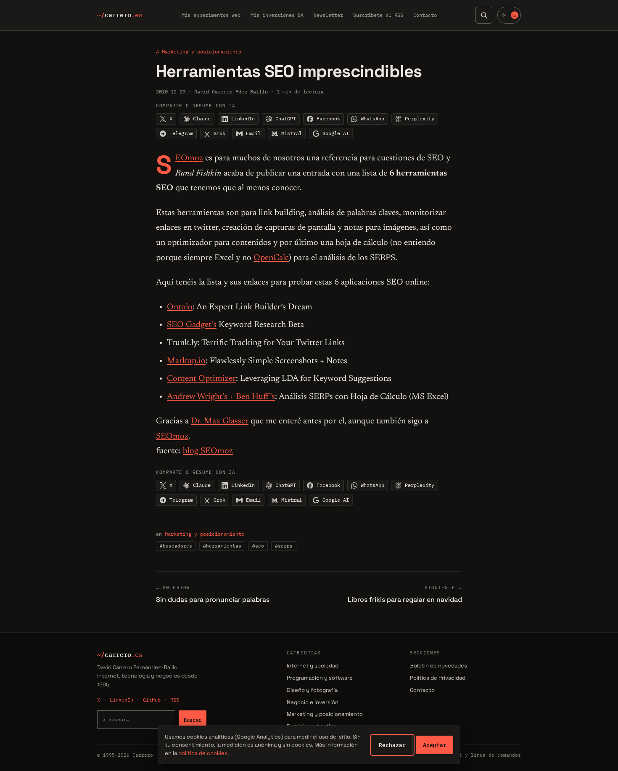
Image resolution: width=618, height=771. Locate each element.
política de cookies (202, 753)
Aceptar (434, 745)
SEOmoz (189, 158)
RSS (174, 700)
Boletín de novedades (438, 665)
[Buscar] (483, 15)
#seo (258, 546)
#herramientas (222, 546)
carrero (120, 15)
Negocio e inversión (312, 702)
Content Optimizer (201, 379)
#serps (284, 546)
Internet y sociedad (312, 665)
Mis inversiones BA (277, 15)
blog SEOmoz (208, 451)
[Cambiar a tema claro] (509, 15)
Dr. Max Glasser (219, 421)
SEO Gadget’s (192, 325)
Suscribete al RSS (378, 15)
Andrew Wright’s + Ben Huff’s (221, 397)
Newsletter (328, 15)
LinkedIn (121, 700)
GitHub (152, 700)
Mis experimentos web (211, 15)
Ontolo (180, 307)
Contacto (425, 15)
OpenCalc (271, 258)
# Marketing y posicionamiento (198, 51)
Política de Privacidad (437, 677)
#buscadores (176, 546)
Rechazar (392, 745)
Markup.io (186, 361)
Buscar (192, 719)
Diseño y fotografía (312, 690)
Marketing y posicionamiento (204, 534)
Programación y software (320, 677)
